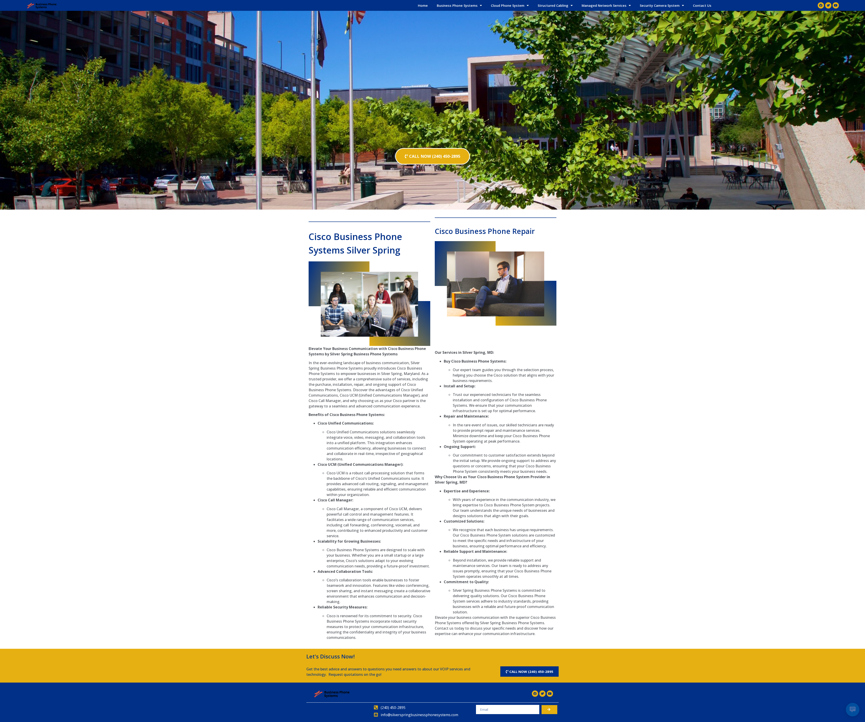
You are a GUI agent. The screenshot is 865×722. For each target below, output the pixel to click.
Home (423, 5)
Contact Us (702, 5)
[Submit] (549, 709)
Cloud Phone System (507, 5)
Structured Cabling (553, 5)
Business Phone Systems (457, 5)
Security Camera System (660, 5)
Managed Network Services (604, 5)
